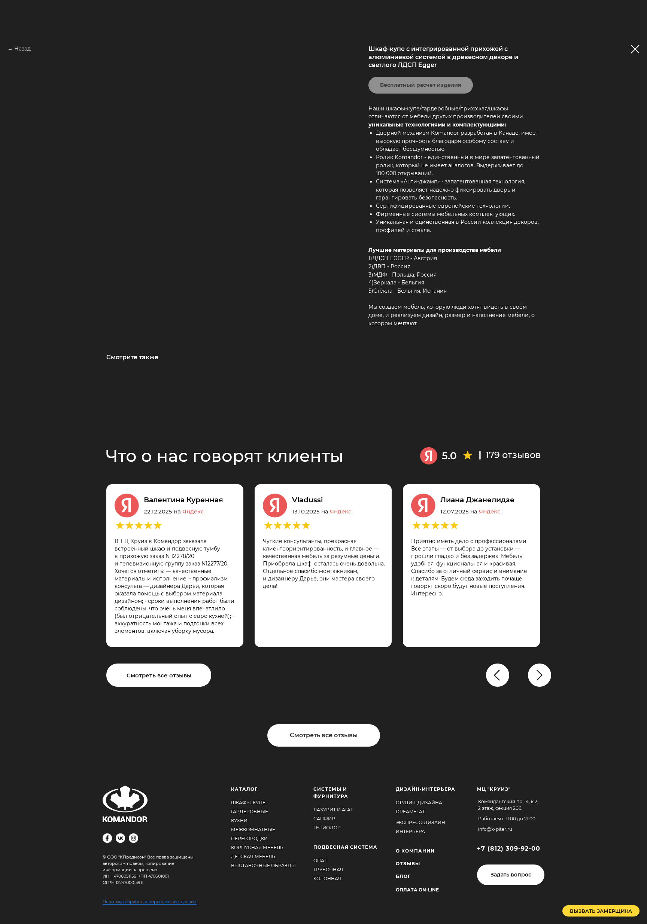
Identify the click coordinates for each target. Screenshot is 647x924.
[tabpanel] (328, 565)
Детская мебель (253, 856)
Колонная (327, 878)
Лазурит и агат (333, 809)
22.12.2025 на (174, 511)
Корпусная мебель (257, 847)
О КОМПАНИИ (415, 851)
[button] (510, 874)
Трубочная (328, 869)
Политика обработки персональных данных (150, 901)
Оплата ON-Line (417, 890)
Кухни (239, 820)
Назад (22, 48)
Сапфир (324, 818)
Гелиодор (327, 827)
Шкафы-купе (248, 802)
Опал (320, 860)
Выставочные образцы (263, 865)
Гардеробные (249, 811)
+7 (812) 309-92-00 (508, 848)
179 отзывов (513, 454)
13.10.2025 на (322, 511)
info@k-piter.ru (495, 829)
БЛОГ (403, 876)
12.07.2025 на (470, 511)
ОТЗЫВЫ (408, 863)
